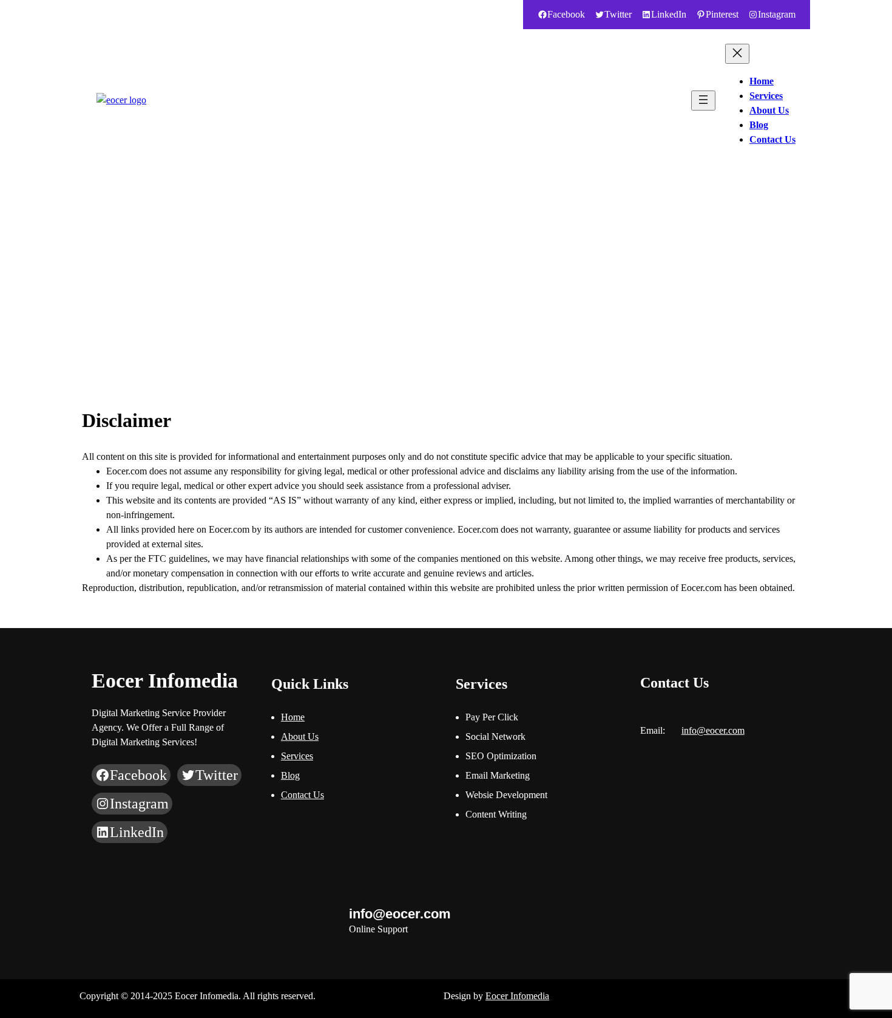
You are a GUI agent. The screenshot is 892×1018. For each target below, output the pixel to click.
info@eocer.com (120, 14)
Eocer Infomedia (517, 996)
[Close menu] (737, 54)
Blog (290, 775)
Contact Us (302, 795)
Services (297, 756)
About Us (300, 736)
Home (293, 717)
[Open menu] (703, 101)
